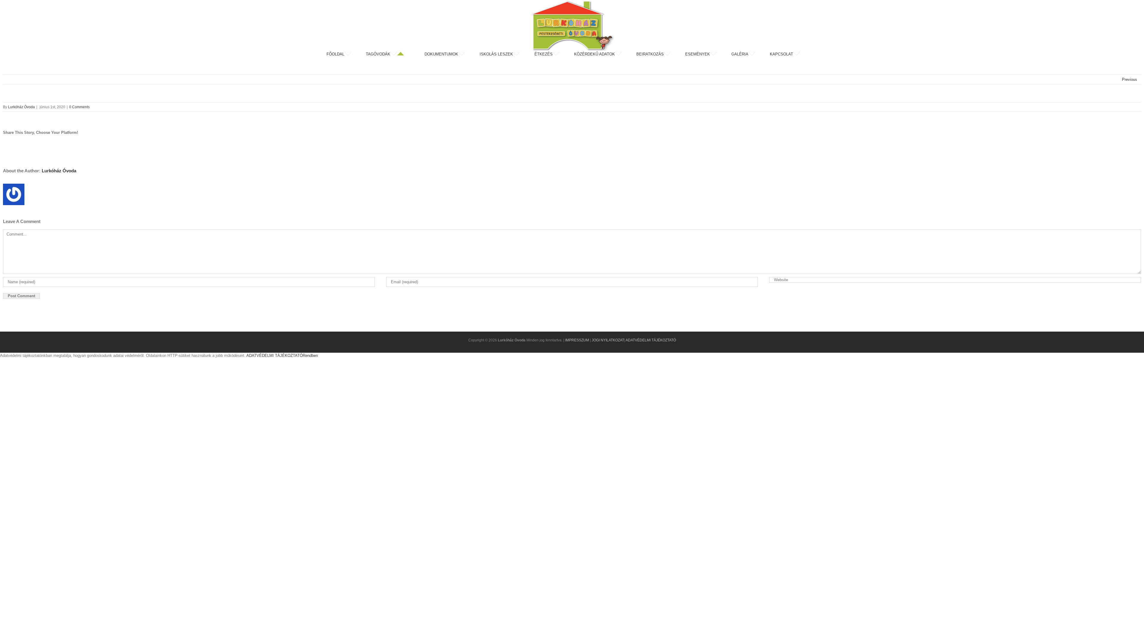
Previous (1129, 79)
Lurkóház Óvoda (21, 107)
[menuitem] (346, 54)
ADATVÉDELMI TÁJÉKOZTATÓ (651, 340)
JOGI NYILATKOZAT (608, 340)
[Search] (816, 54)
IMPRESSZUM (577, 340)
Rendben (310, 355)
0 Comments (79, 107)
